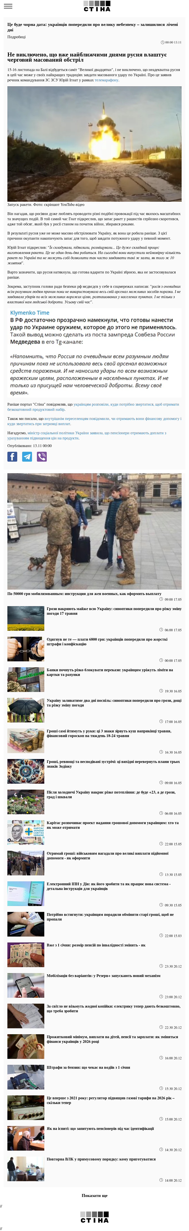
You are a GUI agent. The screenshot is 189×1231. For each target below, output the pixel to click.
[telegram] (27, 457)
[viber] (42, 457)
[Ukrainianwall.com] (97, 6)
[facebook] (12, 457)
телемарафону (106, 79)
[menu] (8, 6)
